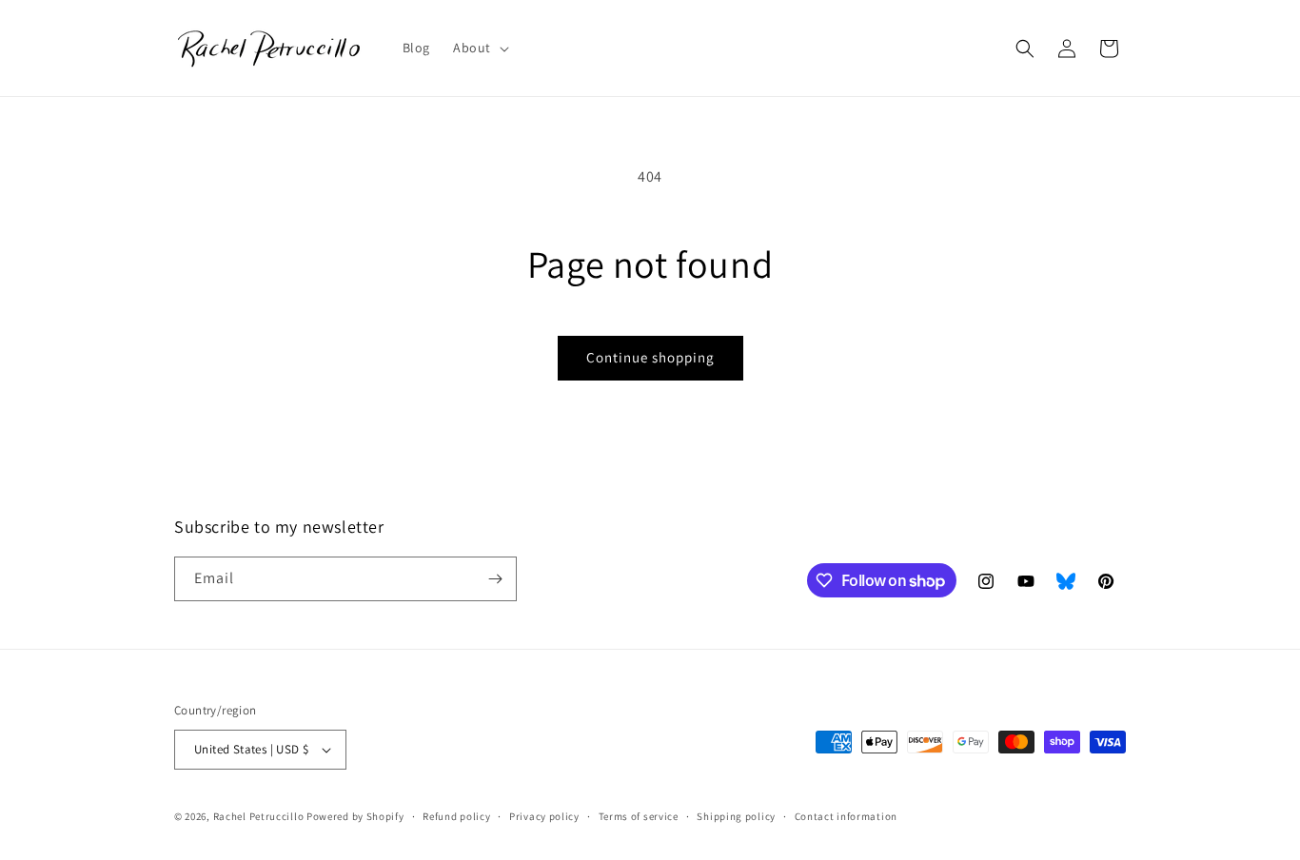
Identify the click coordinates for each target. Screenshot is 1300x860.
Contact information (846, 816)
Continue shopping (650, 357)
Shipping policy (736, 816)
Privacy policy (544, 816)
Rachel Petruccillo (259, 816)
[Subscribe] (495, 579)
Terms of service (639, 816)
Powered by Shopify (355, 816)
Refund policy (456, 816)
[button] (479, 48)
